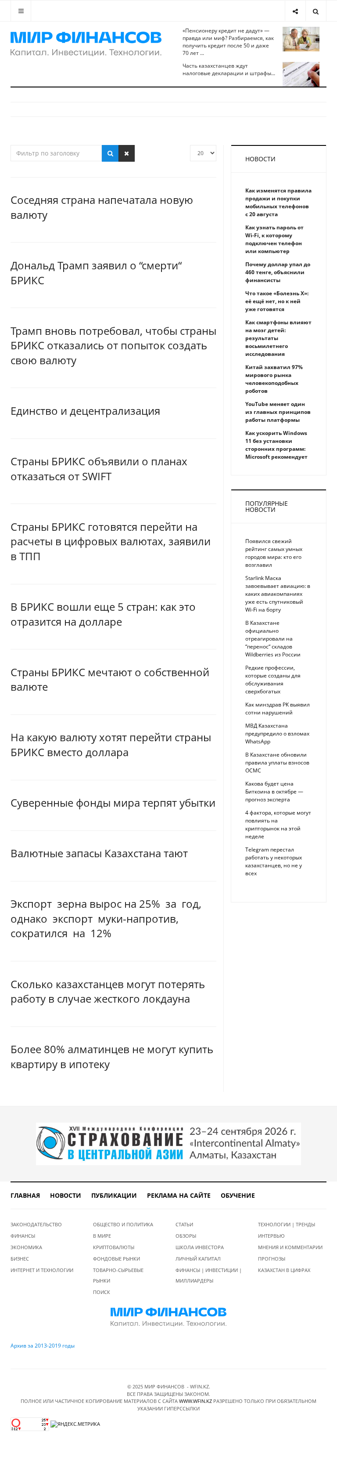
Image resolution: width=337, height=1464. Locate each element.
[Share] (295, 10)
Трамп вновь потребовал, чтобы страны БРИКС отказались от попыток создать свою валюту (113, 345)
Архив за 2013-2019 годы (43, 1345)
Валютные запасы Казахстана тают (99, 853)
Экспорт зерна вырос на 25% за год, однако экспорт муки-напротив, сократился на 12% (106, 918)
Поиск (101, 1292)
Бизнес (20, 1258)
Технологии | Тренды (286, 1224)
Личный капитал (198, 1258)
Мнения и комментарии (290, 1247)
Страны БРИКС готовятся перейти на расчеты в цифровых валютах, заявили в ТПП (111, 541)
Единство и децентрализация (85, 410)
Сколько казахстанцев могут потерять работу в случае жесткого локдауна (108, 991)
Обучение (238, 1195)
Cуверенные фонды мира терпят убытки (113, 802)
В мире (102, 1235)
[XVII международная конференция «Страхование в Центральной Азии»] (168, 1143)
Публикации (114, 1195)
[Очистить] (126, 153)
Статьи (184, 1224)
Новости (65, 1195)
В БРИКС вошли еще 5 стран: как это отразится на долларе (103, 614)
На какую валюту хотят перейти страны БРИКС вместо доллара (111, 744)
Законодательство (36, 1224)
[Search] (315, 10)
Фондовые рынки (116, 1258)
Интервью (271, 1235)
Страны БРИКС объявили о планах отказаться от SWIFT (99, 468)
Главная (25, 1195)
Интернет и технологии (42, 1270)
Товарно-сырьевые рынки (118, 1275)
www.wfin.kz (195, 1401)
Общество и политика (123, 1224)
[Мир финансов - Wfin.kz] (86, 44)
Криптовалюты (113, 1247)
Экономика (26, 1247)
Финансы (23, 1235)
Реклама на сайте (179, 1195)
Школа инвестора (200, 1247)
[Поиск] (110, 153)
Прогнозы (271, 1258)
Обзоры (186, 1235)
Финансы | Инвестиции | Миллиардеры (209, 1275)
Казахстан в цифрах (284, 1270)
